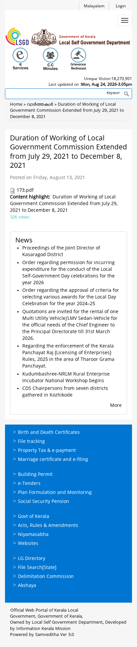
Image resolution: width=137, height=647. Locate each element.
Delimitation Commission (46, 577)
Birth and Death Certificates (49, 433)
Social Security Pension (43, 502)
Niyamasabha (33, 535)
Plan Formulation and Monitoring (55, 493)
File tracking (31, 442)
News (24, 241)
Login (121, 6)
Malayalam (94, 6)
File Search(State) (37, 568)
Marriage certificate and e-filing (53, 460)
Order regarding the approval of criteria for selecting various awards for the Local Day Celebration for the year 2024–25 (70, 297)
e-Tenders (29, 484)
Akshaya (27, 586)
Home (16, 104)
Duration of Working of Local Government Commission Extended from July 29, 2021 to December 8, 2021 (67, 111)
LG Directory (31, 559)
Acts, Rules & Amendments (48, 526)
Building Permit (35, 475)
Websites (28, 544)
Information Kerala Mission (43, 629)
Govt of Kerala (33, 517)
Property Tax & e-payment (47, 451)
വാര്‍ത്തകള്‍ (40, 104)
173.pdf (25, 190)
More (116, 406)
